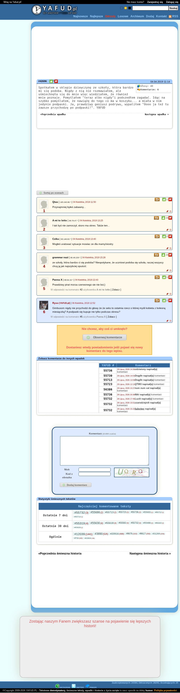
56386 (108, 389)
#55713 (111, 512)
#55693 (148, 512)
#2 (81, 289)
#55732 (81, 512)
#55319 (81, 523)
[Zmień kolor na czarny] (129, 8)
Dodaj (150, 16)
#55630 (97, 523)
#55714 (78, 517)
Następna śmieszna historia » (150, 553)
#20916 (117, 533)
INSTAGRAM (65, 687)
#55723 (124, 512)
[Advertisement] (15, 346)
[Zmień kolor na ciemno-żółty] (125, 8)
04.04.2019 (156, 81)
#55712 (159, 512)
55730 (108, 375)
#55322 (159, 523)
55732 (108, 398)
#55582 (124, 523)
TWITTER (80, 687)
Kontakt (161, 16)
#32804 (90, 538)
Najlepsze (96, 16)
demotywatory (57, 690)
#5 (81, 316)
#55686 (97, 512)
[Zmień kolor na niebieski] (121, 8)
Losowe (123, 16)
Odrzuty (110, 16)
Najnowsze (80, 16)
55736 (108, 370)
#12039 (83, 534)
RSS (175, 16)
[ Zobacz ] (116, 289)
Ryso (55, 303)
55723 (108, 384)
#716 (78, 538)
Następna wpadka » (157, 114)
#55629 (78, 527)
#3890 (101, 533)
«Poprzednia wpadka (53, 114)
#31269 (159, 533)
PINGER (93, 687)
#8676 (131, 533)
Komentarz (102, 433)
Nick (67, 469)
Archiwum (137, 16)
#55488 (148, 523)
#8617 (144, 533)
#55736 (136, 512)
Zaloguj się (172, 2)
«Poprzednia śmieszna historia (59, 553)
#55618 (111, 523)
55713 (108, 380)
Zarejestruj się (155, 2)
